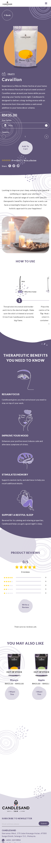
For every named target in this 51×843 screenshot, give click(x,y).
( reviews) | (24, 160)
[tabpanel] (25, 236)
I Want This (12, 692)
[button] (7, 15)
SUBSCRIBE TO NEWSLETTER (17, 818)
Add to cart (25, 147)
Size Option (6, 120)
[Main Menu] (46, 3)
